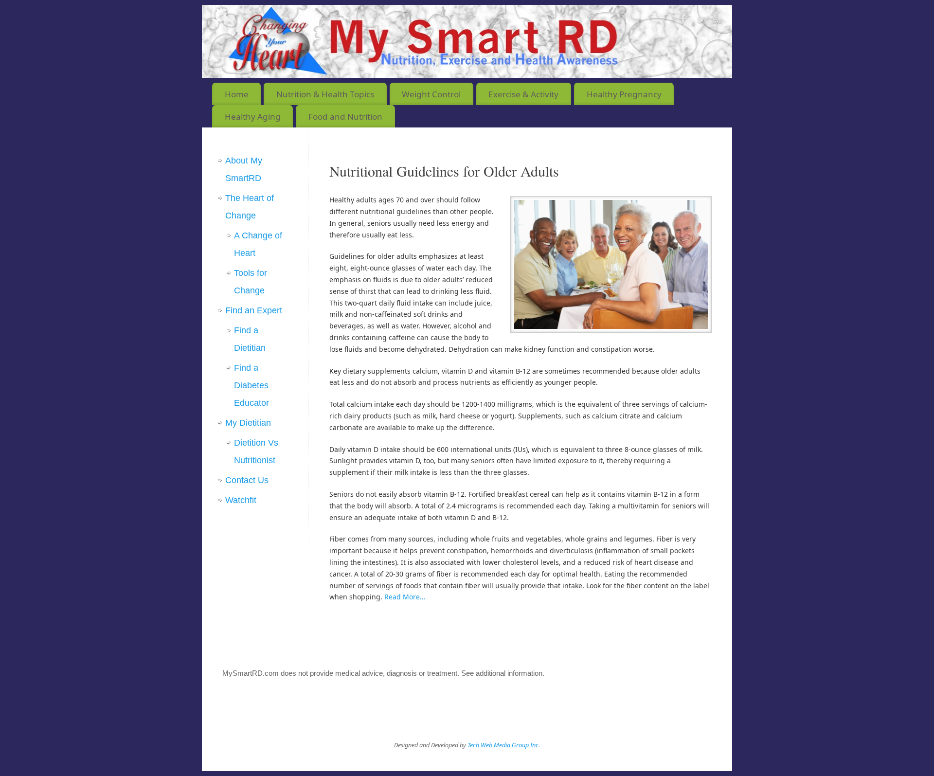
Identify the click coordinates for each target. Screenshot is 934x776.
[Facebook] (683, 21)
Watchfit (240, 500)
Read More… (404, 596)
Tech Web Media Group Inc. (503, 745)
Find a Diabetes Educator (251, 385)
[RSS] (717, 21)
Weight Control (431, 94)
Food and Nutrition (345, 116)
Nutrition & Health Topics (325, 94)
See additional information (501, 673)
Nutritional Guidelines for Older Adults (444, 170)
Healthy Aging (253, 116)
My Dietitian (248, 423)
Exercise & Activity (523, 94)
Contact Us (247, 480)
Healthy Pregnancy (624, 94)
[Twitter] (700, 21)
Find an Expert (253, 310)
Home (237, 94)
